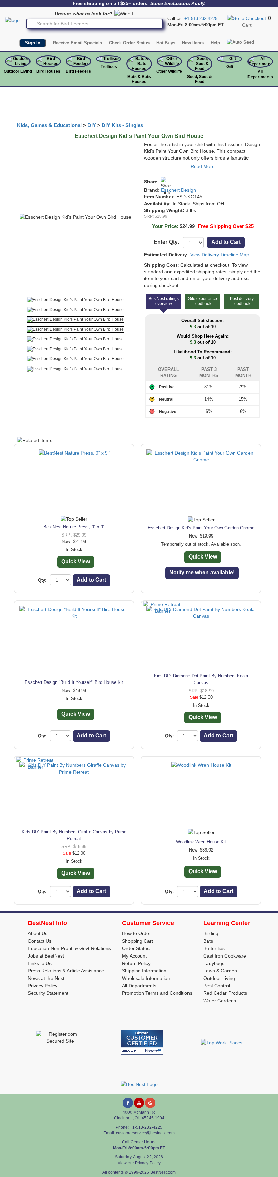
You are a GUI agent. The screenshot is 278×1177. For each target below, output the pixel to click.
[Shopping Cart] (246, 18)
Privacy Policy (42, 985)
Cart (247, 25)
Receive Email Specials (77, 42)
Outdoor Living (18, 71)
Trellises (109, 66)
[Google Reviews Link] (150, 1103)
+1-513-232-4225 (200, 18)
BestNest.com (163, 1172)
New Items (193, 42)
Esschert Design (178, 190)
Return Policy (136, 963)
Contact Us (40, 941)
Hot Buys (165, 42)
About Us (37, 933)
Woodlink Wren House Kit (201, 841)
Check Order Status (129, 42)
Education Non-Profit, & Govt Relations (69, 948)
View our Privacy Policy (139, 1163)
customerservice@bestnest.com (145, 1133)
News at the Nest (46, 978)
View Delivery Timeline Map (219, 254)
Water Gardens (219, 1000)
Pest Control (216, 985)
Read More (203, 166)
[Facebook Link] (128, 1103)
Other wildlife (169, 71)
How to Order (136, 933)
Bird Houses (48, 71)
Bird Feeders (78, 71)
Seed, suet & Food (199, 79)
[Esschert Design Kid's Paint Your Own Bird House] (75, 300)
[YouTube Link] (139, 1103)
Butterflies (214, 948)
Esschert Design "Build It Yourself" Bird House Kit (74, 682)
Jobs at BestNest (46, 956)
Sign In (32, 42)
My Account (134, 956)
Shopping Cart (137, 941)
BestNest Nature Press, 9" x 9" (74, 526)
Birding (210, 933)
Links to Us (40, 963)
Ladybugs (213, 963)
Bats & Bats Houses (139, 79)
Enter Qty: (166, 242)
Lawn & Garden (220, 970)
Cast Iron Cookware (224, 956)
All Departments (260, 74)
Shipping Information (144, 970)
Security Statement (48, 993)
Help (215, 42)
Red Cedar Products (225, 993)
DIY (91, 125)
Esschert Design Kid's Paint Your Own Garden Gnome (201, 527)
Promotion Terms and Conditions (157, 993)
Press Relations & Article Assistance (66, 970)
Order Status (136, 948)
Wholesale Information (146, 978)
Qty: (42, 580)
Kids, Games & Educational (49, 125)
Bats (208, 941)
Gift (229, 66)
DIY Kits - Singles (122, 125)
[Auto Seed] (240, 42)
